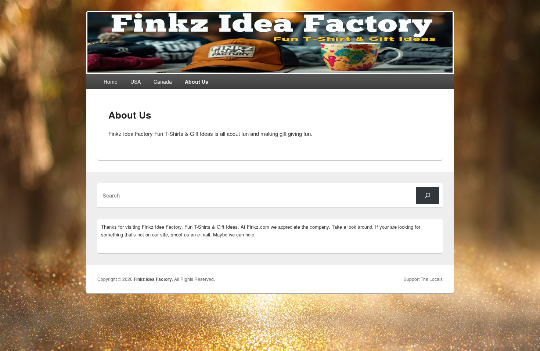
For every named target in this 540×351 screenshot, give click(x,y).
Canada (163, 81)
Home (111, 81)
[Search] (427, 195)
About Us (196, 81)
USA (135, 81)
